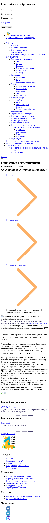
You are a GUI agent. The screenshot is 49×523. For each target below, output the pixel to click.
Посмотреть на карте (38, 323)
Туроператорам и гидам (16, 488)
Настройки (5, 22)
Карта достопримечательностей (19, 479)
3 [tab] (30, 415)
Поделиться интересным (16, 499)
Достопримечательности (16, 265)
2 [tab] (24, 415)
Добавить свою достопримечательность (23, 496)
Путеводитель (12, 220)
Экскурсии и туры (14, 485)
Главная (9, 175)
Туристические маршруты (17, 483)
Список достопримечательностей (20, 481)
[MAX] (8, 518)
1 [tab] (18, 415)
